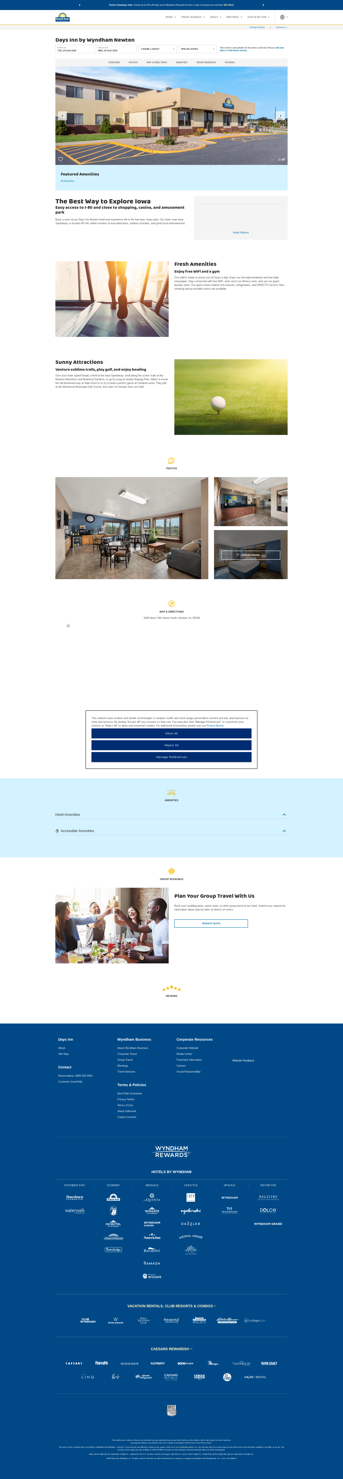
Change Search (257, 27)
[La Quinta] (152, 1198)
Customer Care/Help (70, 1081)
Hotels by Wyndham (171, 1172)
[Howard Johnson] (114, 1237)
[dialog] (171, 739)
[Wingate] (152, 1211)
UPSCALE (230, 1185)
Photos (133, 62)
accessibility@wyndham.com (187, 1447)
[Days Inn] (114, 1198)
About (61, 1047)
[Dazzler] (191, 1224)
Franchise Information (189, 1059)
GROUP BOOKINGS (206, 62)
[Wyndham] (230, 1198)
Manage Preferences (171, 757)
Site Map (63, 1053)
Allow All (171, 733)
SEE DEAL (228, 5)
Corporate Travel (127, 1053)
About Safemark (126, 1111)
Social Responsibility (189, 1071)
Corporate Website (187, 1047)
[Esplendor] (191, 1211)
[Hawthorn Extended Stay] (75, 1198)
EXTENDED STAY (74, 1185)
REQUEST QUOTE (211, 923)
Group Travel (125, 1059)
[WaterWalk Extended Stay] (75, 1211)
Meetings (122, 1065)
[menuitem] (171, 17)
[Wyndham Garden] (152, 1224)
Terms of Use (125, 1105)
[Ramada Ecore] (152, 1276)
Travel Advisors (126, 1071)
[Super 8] (114, 1211)
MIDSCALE (152, 1185)
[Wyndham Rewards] (171, 1151)
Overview (114, 62)
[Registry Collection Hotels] (268, 1198)
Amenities (181, 62)
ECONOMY (113, 1185)
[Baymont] (152, 1250)
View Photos (251, 555)
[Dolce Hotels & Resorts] (268, 1211)
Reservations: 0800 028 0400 (75, 1075)
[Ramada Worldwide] (152, 1263)
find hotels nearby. (238, 50)
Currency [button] (280, 27)
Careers (181, 1065)
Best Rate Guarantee (129, 1093)
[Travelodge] (114, 1250)
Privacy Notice (126, 1099)
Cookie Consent (126, 1117)
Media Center (184, 1053)
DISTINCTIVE (268, 1185)
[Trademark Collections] (230, 1211)
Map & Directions (157, 62)
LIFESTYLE (191, 1185)
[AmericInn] (152, 1237)
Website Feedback (243, 1060)
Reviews (230, 62)
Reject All (172, 745)
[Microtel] (114, 1224)
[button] (79, 5)
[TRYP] (191, 1198)
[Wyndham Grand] (268, 1224)
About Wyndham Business (132, 1047)
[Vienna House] (191, 1237)
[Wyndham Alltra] (191, 1250)
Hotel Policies (241, 232)
